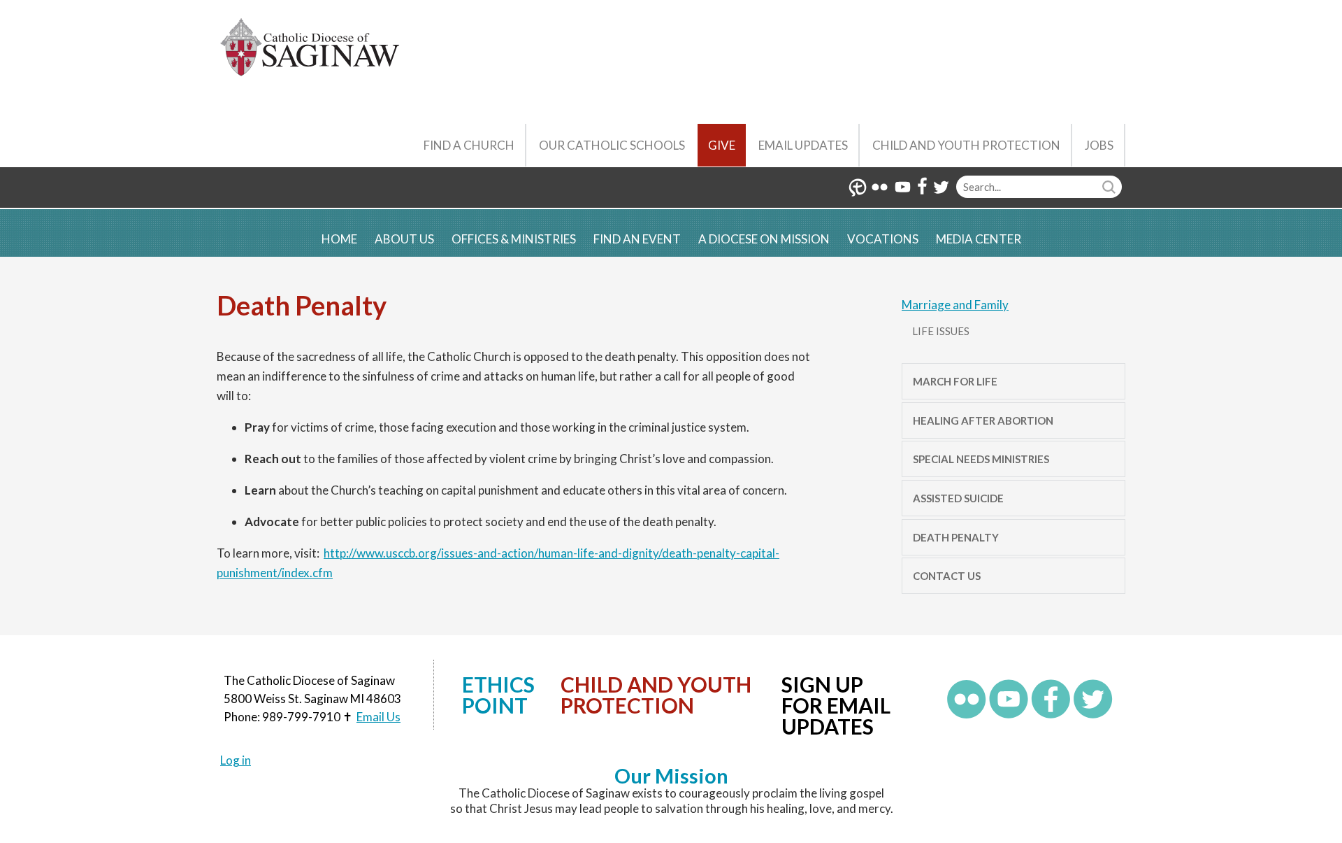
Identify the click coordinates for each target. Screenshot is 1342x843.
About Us (404, 239)
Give (721, 145)
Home (339, 239)
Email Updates (803, 145)
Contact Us (947, 575)
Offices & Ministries (514, 239)
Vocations (882, 239)
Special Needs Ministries (981, 459)
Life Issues (940, 331)
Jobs (1099, 145)
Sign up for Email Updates (835, 705)
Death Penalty (956, 537)
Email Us (378, 716)
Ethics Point (498, 695)
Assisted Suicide (958, 498)
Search (1110, 187)
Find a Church (469, 145)
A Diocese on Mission (764, 239)
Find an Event (637, 239)
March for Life (955, 381)
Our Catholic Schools (612, 145)
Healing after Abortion (983, 420)
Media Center (978, 239)
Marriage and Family (955, 304)
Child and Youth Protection (966, 145)
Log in (235, 760)
